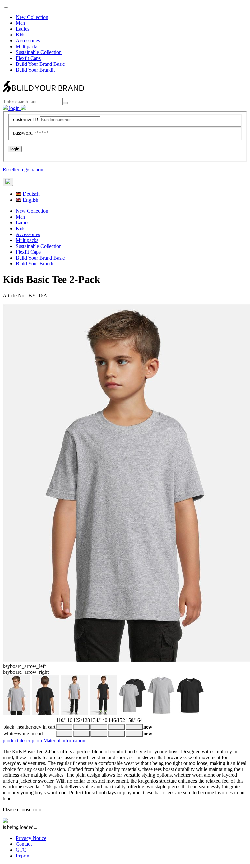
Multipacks (27, 46)
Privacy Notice (31, 838)
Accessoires (28, 40)
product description (22, 740)
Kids (20, 34)
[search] (65, 103)
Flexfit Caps (28, 58)
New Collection (32, 17)
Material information (64, 740)
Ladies (22, 29)
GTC (21, 850)
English (29, 200)
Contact (24, 844)
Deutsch (30, 194)
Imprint (23, 855)
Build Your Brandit (35, 70)
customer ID (25, 119)
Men (20, 23)
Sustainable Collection (39, 52)
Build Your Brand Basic (40, 64)
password (23, 132)
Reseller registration (23, 169)
